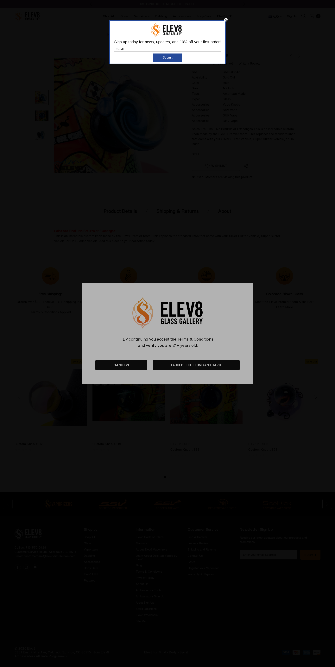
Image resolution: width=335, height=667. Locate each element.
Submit (167, 57)
